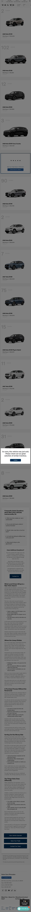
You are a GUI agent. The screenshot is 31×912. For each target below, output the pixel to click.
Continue (15, 460)
